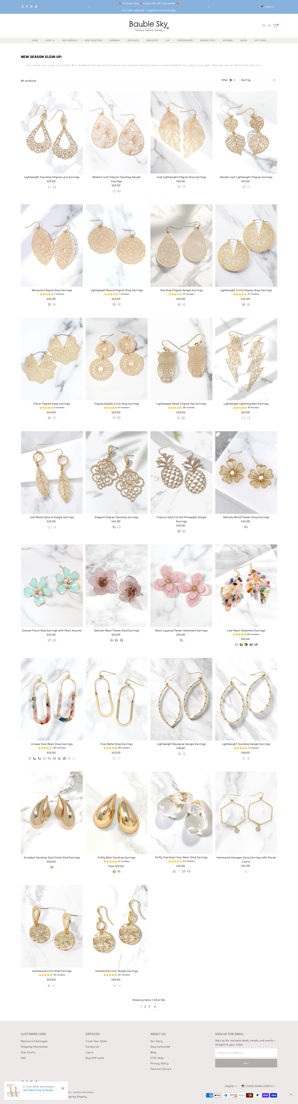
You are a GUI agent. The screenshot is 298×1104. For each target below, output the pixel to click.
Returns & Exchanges (34, 1041)
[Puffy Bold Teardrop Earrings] (117, 812)
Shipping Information (34, 1047)
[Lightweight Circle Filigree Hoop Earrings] (246, 245)
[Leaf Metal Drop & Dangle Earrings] (52, 472)
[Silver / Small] (119, 871)
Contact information (83, 1092)
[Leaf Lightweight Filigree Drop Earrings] (181, 132)
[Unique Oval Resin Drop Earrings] (52, 699)
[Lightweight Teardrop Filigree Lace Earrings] (52, 132)
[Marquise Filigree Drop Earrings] (52, 245)
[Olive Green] (241, 644)
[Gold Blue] (188, 871)
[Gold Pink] (184, 871)
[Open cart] (275, 25)
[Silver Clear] (179, 871)
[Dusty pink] (111, 640)
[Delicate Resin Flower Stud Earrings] (117, 585)
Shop (49, 40)
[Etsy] (23, 7)
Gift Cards (260, 40)
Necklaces (133, 40)
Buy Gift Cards (95, 1058)
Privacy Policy (159, 1063)
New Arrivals (69, 40)
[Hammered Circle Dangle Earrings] (117, 926)
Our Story (156, 1041)
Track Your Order (96, 1041)
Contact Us (92, 1047)
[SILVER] (114, 191)
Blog (153, 1052)
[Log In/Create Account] (269, 25)
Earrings (115, 40)
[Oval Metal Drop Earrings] (117, 699)
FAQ (23, 1058)
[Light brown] (121, 640)
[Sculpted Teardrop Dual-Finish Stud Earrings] (52, 812)
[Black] (251, 644)
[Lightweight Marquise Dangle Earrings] (181, 699)
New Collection (93, 40)
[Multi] (236, 644)
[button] (52, 294)
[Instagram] (31, 7)
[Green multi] (54, 758)
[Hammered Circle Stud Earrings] (52, 926)
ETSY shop (157, 1058)
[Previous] (89, 7)
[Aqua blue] (116, 640)
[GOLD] (119, 191)
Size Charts (28, 1052)
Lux (168, 40)
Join (246, 1063)
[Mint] (54, 640)
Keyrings (228, 40)
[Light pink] (181, 640)
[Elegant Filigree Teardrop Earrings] (117, 472)
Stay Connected (160, 1047)
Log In (89, 1052)
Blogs (243, 40)
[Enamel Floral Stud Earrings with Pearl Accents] (52, 585)
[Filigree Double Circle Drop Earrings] (117, 359)
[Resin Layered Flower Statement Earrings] (181, 585)
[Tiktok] (36, 7)
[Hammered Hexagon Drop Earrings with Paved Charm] (246, 812)
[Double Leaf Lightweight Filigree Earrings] (246, 132)
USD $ (269, 7)
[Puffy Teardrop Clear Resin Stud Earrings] (181, 812)
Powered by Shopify (74, 1097)
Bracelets (152, 40)
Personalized (185, 40)
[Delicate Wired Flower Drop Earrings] (246, 472)
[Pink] (49, 640)
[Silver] (54, 187)
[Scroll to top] (291, 1094)
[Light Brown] (256, 644)
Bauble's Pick (207, 40)
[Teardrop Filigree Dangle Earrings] (181, 245)
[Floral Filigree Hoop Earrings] (52, 359)
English (230, 1086)
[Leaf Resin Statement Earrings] (246, 585)
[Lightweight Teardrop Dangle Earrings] (246, 699)
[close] (63, 1088)
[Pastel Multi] (44, 758)
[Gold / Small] (114, 871)
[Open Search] (263, 25)
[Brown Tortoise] (246, 644)
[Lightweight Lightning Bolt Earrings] (246, 359)
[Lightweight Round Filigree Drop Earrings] (117, 245)
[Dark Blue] (34, 758)
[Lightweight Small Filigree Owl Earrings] (181, 359)
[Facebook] (26, 7)
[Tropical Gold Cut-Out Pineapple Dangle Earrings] (181, 472)
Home (35, 40)
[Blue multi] (49, 758)
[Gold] (49, 187)
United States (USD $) (259, 1086)
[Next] (208, 7)
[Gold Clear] (174, 871)
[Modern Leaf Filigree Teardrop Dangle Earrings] (117, 132)
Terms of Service (160, 1069)
